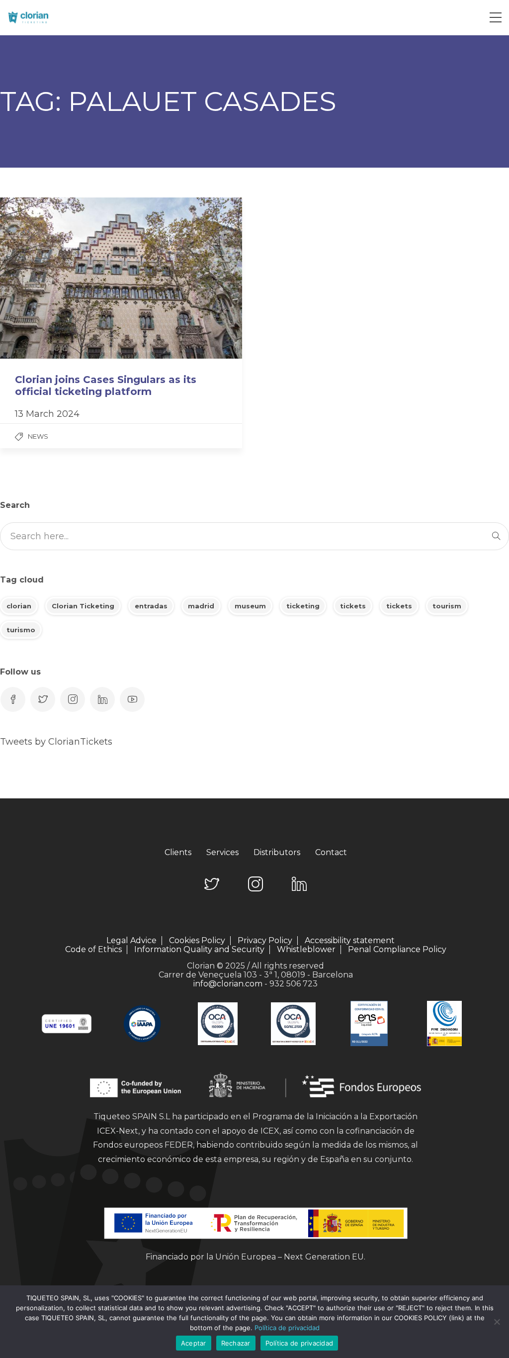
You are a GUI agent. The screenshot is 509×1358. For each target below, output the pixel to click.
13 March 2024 (47, 413)
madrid (201, 606)
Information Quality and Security (199, 949)
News (38, 436)
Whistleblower (306, 949)
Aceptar (193, 1343)
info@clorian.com (227, 983)
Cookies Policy (197, 940)
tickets (353, 606)
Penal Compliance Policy (397, 949)
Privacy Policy (265, 940)
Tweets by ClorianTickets (56, 741)
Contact (331, 852)
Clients (178, 852)
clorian (18, 606)
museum (250, 606)
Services (222, 852)
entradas (151, 606)
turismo (20, 630)
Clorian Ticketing (83, 606)
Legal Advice (131, 940)
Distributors (277, 852)
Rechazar (236, 1343)
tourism (446, 606)
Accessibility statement (350, 940)
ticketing (303, 606)
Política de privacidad (287, 1328)
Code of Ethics (93, 949)
